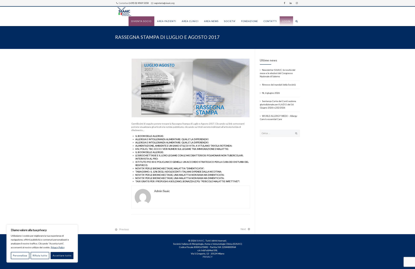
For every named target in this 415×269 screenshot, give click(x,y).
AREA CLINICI (190, 21)
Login (286, 21)
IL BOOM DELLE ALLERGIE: (149, 136)
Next (243, 229)
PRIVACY (208, 256)
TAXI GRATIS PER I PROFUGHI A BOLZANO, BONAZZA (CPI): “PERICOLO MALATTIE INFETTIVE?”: (187, 181)
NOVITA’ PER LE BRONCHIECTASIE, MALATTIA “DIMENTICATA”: (169, 168)
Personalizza (20, 255)
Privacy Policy (58, 247)
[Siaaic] (124, 11)
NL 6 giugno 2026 (271, 93)
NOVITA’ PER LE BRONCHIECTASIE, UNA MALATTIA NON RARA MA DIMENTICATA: (179, 174)
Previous (124, 229)
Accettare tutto (62, 255)
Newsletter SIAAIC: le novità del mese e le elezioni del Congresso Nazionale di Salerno (277, 73)
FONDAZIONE (249, 21)
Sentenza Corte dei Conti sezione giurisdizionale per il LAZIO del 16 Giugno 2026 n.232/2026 (278, 104)
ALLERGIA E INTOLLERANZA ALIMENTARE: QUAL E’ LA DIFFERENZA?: (172, 139)
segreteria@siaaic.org (164, 3)
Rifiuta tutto (40, 255)
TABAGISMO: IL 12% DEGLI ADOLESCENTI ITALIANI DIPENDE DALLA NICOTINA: (178, 171)
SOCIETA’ (230, 21)
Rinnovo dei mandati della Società (279, 84)
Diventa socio (141, 21)
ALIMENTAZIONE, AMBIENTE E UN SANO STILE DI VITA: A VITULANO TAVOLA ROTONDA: (183, 145)
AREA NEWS (211, 21)
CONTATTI (270, 21)
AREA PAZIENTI (166, 21)
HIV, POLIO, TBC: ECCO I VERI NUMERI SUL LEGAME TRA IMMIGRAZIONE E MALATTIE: (182, 149)
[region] (42, 244)
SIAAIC (200, 240)
